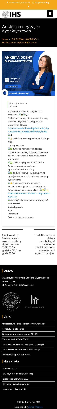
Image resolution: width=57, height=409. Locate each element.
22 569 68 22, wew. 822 (19, 2)
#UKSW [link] (31, 193)
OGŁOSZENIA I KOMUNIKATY (22, 217)
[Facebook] (28, 6)
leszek (14, 106)
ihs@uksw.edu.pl (42, 2)
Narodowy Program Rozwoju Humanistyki (23, 344)
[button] (28, 207)
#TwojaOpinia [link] (42, 193)
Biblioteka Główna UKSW (15, 378)
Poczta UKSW (10, 368)
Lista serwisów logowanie (15, 383)
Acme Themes (35, 407)
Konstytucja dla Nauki (13, 328)
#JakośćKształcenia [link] (17, 193)
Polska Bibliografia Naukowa (16, 354)
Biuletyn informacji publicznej (17, 373)
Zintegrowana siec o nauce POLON (19, 334)
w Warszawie (8, 281)
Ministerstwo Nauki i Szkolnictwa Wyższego (24, 323)
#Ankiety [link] (12, 197)
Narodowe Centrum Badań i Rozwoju (21, 349)
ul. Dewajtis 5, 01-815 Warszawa (18, 285)
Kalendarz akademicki (14, 389)
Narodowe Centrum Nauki (15, 339)
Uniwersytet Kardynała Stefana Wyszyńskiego (25, 277)
